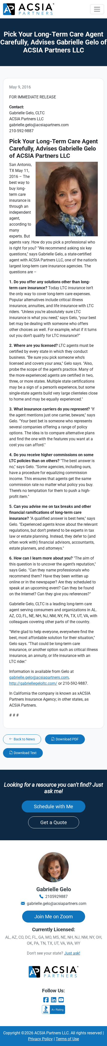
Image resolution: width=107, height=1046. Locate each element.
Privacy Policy (40, 1039)
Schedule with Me (53, 806)
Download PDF (67, 739)
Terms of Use (67, 1039)
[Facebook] (46, 1000)
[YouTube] (61, 1000)
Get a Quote (53, 822)
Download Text (25, 753)
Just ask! (72, 953)
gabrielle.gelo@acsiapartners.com (39, 677)
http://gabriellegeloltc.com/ (33, 683)
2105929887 (56, 896)
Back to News (24, 739)
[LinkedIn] (53, 1000)
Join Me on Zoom (53, 917)
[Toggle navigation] (97, 9)
